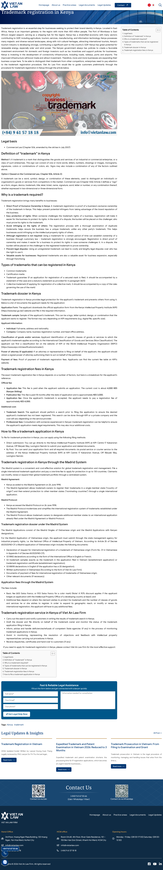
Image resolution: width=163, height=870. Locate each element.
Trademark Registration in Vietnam (21, 744)
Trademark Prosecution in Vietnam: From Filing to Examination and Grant (135, 746)
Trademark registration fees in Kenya (19, 671)
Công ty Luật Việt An (149, 5)
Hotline (4, 853)
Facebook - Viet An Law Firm (149, 864)
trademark (18, 724)
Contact (123, 5)
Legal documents (87, 5)
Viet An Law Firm (153, 5)
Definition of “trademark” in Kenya (18, 660)
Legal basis (8, 657)
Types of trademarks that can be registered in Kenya (25, 666)
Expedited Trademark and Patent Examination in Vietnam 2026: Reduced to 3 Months (81, 747)
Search (160, 5)
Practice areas (69, 5)
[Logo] (11, 5)
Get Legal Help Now (17, 714)
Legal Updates (104, 5)
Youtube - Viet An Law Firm (155, 864)
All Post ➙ (157, 733)
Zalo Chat (4, 862)
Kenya (9, 724)
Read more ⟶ (9, 760)
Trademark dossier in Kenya (15, 668)
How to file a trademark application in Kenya (22, 674)
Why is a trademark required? (16, 663)
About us (56, 5)
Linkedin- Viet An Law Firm (160, 864)
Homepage (44, 5)
